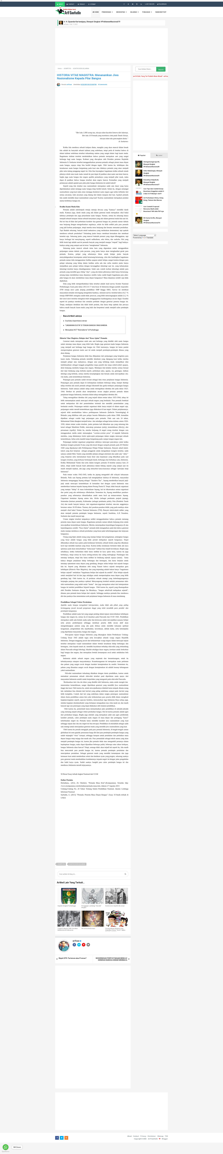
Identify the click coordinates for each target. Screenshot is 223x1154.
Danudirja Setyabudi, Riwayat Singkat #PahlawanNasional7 (151, 182)
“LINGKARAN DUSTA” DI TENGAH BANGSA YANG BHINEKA (86, 325)
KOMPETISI (61, 864)
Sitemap (160, 1136)
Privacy (143, 1136)
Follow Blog (163, 4)
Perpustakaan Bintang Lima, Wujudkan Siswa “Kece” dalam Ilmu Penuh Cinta (115, 930)
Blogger (165, 1139)
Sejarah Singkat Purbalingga (66, 906)
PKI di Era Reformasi (88, 928)
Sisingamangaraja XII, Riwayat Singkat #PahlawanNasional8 (151, 164)
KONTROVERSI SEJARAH (77, 864)
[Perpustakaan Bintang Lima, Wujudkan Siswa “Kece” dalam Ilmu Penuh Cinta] (116, 919)
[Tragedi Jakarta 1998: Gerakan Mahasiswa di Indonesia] (68, 919)
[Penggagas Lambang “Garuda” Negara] (92, 896)
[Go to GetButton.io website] (5, 1151)
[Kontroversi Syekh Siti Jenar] (116, 896)
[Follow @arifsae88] (128, 4)
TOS (166, 1136)
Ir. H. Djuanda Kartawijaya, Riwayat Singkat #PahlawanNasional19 (92, 22)
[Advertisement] (111, 45)
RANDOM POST (160, 12)
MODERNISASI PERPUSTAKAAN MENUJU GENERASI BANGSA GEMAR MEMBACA (111, 959)
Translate (149, 238)
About (129, 1136)
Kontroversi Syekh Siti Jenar (115, 906)
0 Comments (102, 84)
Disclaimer (152, 1136)
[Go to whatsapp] (5, 1147)
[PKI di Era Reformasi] (92, 919)
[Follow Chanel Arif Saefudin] (132, 4)
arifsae (76, 941)
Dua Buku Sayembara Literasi (76, 321)
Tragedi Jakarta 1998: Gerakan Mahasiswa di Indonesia (67, 929)
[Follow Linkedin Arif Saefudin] (141, 4)
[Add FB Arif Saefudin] (124, 4)
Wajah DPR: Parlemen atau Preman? (73, 958)
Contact (136, 1136)
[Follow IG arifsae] (137, 4)
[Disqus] (92, 997)
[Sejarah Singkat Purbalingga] (68, 896)
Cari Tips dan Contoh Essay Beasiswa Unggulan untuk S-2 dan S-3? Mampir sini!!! (153, 191)
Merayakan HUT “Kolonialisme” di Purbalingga (82, 330)
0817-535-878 (150, 4)
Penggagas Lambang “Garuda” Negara (91, 906)
